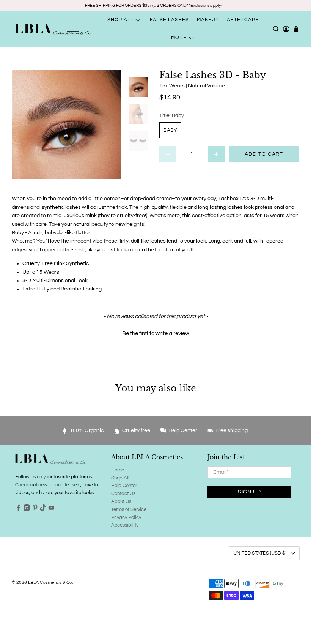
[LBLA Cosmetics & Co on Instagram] (27, 509)
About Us (121, 501)
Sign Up (249, 492)
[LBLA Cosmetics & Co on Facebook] (18, 509)
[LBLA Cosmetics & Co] (53, 29)
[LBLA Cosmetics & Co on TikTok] (43, 509)
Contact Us (123, 493)
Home (117, 470)
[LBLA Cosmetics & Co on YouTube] (51, 509)
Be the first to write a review (155, 333)
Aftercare (243, 19)
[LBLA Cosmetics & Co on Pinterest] (35, 509)
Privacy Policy (126, 517)
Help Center (124, 485)
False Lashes (169, 19)
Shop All (120, 478)
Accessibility (124, 525)
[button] (156, 332)
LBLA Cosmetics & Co (50, 582)
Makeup (208, 19)
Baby (170, 130)
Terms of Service (128, 509)
